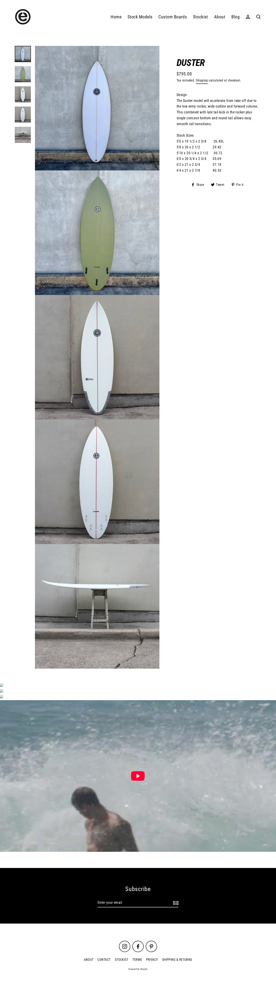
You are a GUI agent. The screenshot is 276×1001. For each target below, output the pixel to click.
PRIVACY (152, 960)
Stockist (200, 16)
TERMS (137, 960)
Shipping (202, 80)
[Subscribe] (175, 903)
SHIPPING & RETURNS (177, 960)
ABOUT (88, 960)
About (219, 16)
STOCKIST (122, 960)
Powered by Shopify (138, 969)
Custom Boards (172, 16)
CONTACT (104, 960)
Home (116, 16)
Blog (235, 16)
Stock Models (139, 16)
